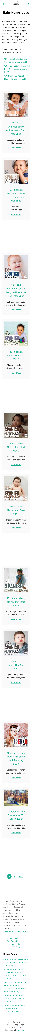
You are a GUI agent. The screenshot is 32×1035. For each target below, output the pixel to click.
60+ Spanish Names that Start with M (16, 447)
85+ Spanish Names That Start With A (16, 355)
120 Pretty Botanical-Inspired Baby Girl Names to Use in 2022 (17, 69)
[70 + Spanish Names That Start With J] (16, 643)
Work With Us (16, 938)
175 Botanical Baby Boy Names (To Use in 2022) (16, 815)
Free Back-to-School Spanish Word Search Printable (13, 998)
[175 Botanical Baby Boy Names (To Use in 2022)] (16, 798)
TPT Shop (16, 947)
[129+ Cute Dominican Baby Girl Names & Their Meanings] (16, 105)
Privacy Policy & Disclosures (16, 931)
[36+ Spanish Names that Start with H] (16, 488)
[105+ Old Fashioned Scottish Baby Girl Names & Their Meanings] (16, 267)
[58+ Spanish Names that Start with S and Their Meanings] (16, 172)
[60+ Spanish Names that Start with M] (16, 425)
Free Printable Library (16, 941)
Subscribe (16, 944)
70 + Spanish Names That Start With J (16, 665)
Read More (16, 148)
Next (21, 876)
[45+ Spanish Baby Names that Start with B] (16, 580)
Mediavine (22, 1030)
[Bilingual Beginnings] (16, 4)
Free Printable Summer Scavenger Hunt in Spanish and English (14, 1008)
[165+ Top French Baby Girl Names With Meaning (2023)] (16, 735)
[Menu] (3, 4)
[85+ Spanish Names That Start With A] (16, 334)
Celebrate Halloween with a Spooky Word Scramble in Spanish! (15, 962)
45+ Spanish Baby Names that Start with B (16, 602)
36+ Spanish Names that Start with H (16, 510)
